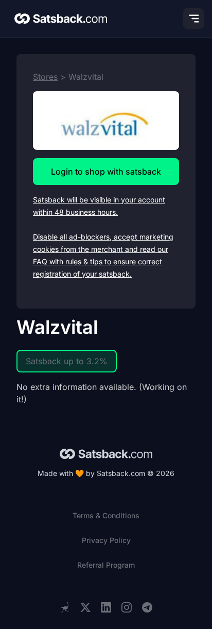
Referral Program (106, 564)
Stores (45, 77)
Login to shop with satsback (106, 171)
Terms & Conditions (106, 515)
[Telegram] (147, 607)
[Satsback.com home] (60, 18)
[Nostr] (65, 607)
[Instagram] (126, 607)
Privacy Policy (106, 540)
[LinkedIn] (106, 607)
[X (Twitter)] (85, 607)
